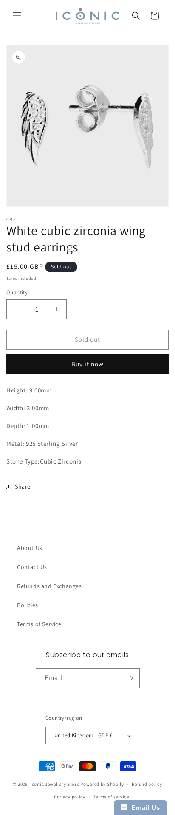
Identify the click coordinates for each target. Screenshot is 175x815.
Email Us (143, 807)
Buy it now (87, 364)
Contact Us (32, 567)
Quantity (17, 292)
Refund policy (147, 784)
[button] (17, 15)
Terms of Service (39, 624)
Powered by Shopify (102, 784)
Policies (27, 605)
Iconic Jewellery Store (54, 784)
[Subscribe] (130, 678)
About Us (29, 548)
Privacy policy (69, 797)
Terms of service (111, 797)
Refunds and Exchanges (49, 586)
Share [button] (23, 486)
